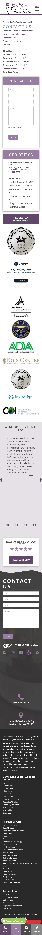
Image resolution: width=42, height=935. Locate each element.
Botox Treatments (9, 860)
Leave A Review (21, 560)
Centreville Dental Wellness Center (19, 778)
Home (5, 783)
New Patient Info (9, 895)
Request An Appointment (21, 219)
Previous (1, 480)
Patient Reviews (8, 903)
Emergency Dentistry (10, 844)
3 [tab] (17, 525)
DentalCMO (19, 918)
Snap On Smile (8, 871)
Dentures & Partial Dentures (13, 831)
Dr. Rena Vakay (8, 785)
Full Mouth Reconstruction (13, 850)
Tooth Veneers (8, 880)
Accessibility (7, 810)
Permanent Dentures (10, 839)
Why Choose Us (8, 791)
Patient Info (10, 891)
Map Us (37, 931)
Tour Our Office (8, 796)
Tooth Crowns (8, 833)
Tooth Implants (8, 836)
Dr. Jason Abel (8, 788)
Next (41, 480)
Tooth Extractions (9, 874)
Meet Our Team (8, 794)
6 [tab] (30, 525)
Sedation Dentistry (10, 858)
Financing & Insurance (11, 897)
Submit (13, 137)
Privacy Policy (8, 807)
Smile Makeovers (9, 869)
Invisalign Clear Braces (11, 852)
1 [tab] (8, 525)
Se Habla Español (33, 922)
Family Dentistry (9, 847)
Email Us (26, 931)
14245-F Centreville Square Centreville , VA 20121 (20, 168)
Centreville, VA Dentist (12, 22)
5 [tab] (26, 525)
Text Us (16, 931)
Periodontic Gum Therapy (12, 841)
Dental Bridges (8, 828)
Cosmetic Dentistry (10, 825)
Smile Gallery (8, 900)
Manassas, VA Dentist (11, 805)
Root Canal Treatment (11, 855)
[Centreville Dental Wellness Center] (19, 10)
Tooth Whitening (9, 877)
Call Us (5, 931)
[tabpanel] (19, 456)
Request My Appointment (12, 905)
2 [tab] (12, 525)
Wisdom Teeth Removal (11, 882)
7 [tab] (35, 525)
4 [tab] (21, 525)
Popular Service (12, 821)
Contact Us (7, 813)
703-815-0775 (15, 41)
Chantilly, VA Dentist (10, 802)
